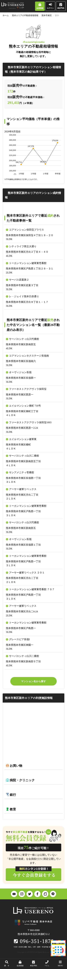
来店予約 (60, 8)
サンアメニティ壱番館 (21, 472)
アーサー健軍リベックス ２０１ (27, 572)
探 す (6, 966)
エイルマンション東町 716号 (25, 405)
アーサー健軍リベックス (22, 489)
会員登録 (39, 8)
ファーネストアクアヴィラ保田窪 (27, 389)
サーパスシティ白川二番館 (24, 455)
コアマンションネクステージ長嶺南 (29, 355)
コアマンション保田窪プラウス (26, 229)
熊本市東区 (47, 15)
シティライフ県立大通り (22, 246)
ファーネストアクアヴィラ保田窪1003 (30, 422)
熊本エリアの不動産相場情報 (25, 15)
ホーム (6, 15)
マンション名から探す (33, 681)
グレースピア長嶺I (19, 639)
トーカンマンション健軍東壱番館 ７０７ (32, 589)
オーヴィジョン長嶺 (20, 372)
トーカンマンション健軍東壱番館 (27, 263)
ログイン (50, 8)
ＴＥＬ (47, 966)
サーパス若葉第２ (19, 279)
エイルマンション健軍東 (22, 439)
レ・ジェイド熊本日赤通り (24, 296)
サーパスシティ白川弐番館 (24, 339)
